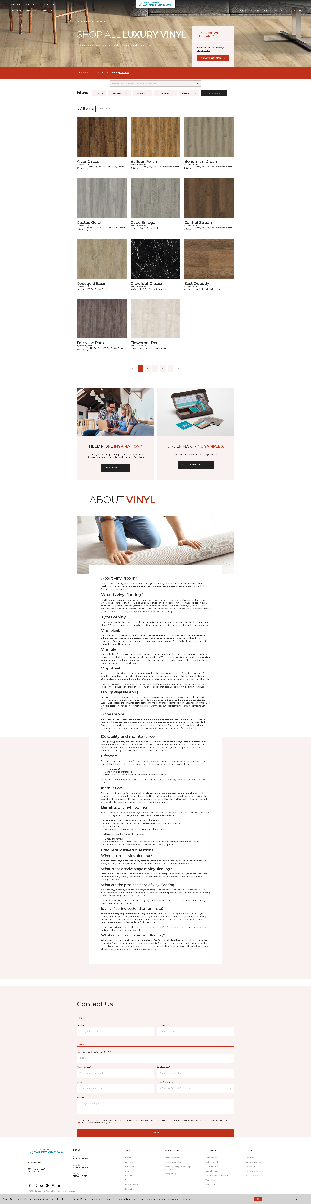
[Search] (198, 83)
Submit (155, 1133)
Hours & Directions (249, 10)
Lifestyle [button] (140, 93)
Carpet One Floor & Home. (46, 1191)
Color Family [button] (163, 93)
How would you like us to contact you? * (94, 1052)
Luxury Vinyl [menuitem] (130, 1162)
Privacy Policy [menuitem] (252, 1176)
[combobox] (153, 83)
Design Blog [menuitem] (170, 1174)
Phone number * (84, 1067)
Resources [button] (32, 10)
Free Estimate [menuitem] (131, 1184)
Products (95, 21)
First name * (82, 1025)
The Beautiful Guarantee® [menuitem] (216, 1176)
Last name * (162, 1025)
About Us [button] (47, 10)
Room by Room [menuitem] (212, 1171)
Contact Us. (124, 73)
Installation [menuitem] (210, 1184)
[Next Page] (178, 368)
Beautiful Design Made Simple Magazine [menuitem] (178, 1168)
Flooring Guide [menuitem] (211, 1167)
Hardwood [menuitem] (129, 1167)
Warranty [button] (187, 93)
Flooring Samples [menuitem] (173, 1162)
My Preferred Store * (165, 1082)
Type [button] (97, 93)
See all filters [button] (212, 93)
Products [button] (16, 10)
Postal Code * (82, 1082)
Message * (81, 1097)
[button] (291, 10)
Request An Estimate (275, 10)
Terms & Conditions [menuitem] (254, 1171)
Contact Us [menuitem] (250, 1167)
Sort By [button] (103, 108)
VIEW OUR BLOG (113, 468)
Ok (258, 1199)
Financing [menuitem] (129, 1189)
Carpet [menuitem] (128, 1171)
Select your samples (193, 465)
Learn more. (186, 1199)
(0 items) (300, 10)
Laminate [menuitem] (129, 1176)
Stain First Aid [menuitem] (211, 1162)
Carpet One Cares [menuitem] (253, 1162)
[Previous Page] (133, 368)
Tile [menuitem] (127, 1180)
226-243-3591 (48, 4)
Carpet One (82, 21)
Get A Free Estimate (211, 58)
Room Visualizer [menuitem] (172, 1158)
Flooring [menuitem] (129, 1158)
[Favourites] (295, 10)
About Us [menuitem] (250, 1158)
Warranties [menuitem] (210, 1180)
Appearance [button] (117, 93)
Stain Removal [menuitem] (211, 1158)
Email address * (163, 1067)
